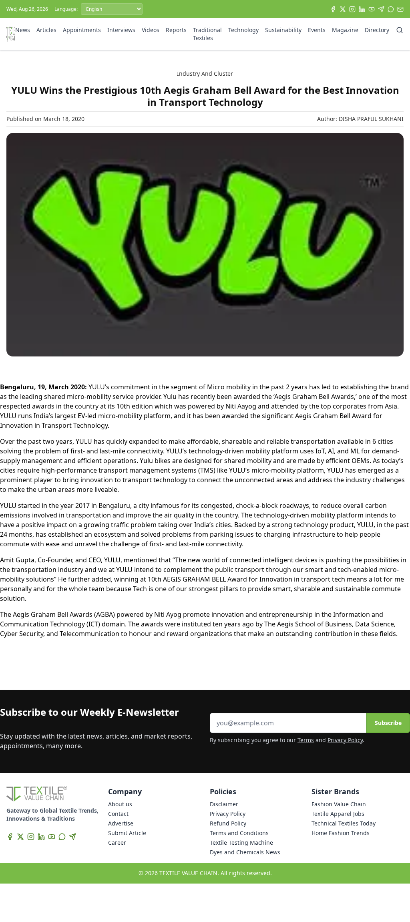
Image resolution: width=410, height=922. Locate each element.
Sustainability (283, 30)
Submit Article (127, 833)
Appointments (82, 30)
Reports (176, 30)
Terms (305, 740)
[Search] (400, 30)
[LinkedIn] (362, 9)
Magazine (345, 30)
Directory (377, 30)
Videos (150, 30)
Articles (46, 30)
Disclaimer (224, 804)
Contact (118, 813)
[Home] (10, 34)
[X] (343, 9)
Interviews (121, 30)
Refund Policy (228, 823)
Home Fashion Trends (341, 833)
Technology (243, 30)
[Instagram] (352, 9)
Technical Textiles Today (344, 823)
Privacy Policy (345, 740)
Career (117, 842)
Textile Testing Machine (241, 842)
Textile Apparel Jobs (338, 813)
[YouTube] (371, 9)
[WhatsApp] (391, 9)
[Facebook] (333, 9)
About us (120, 804)
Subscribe (388, 723)
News (22, 30)
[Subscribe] (400, 9)
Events (317, 30)
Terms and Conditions (239, 833)
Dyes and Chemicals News (245, 852)
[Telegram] (381, 9)
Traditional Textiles (207, 34)
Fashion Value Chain (339, 804)
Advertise (120, 823)
